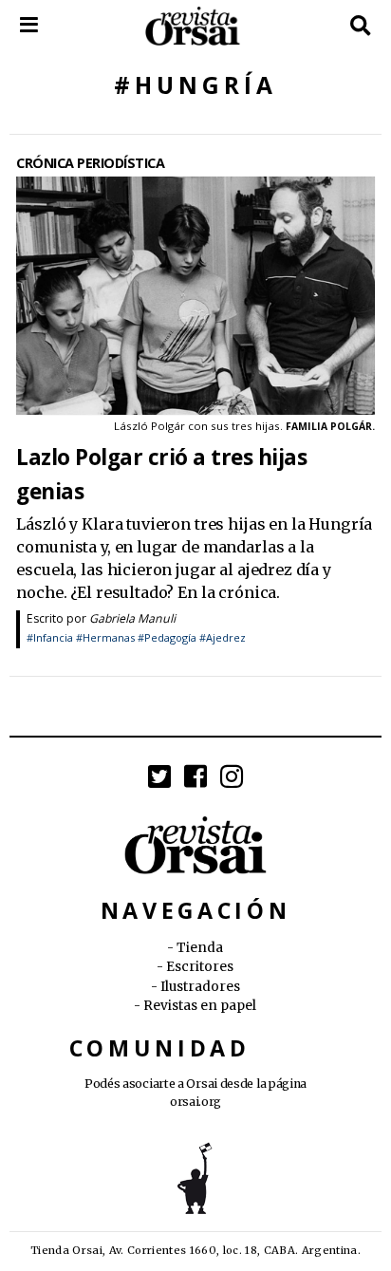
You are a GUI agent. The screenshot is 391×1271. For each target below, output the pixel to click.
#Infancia (50, 637)
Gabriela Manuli (132, 618)
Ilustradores (200, 987)
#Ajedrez (222, 637)
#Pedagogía (167, 637)
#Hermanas (105, 637)
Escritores (199, 967)
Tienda (200, 948)
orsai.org (195, 1101)
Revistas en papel (199, 1006)
